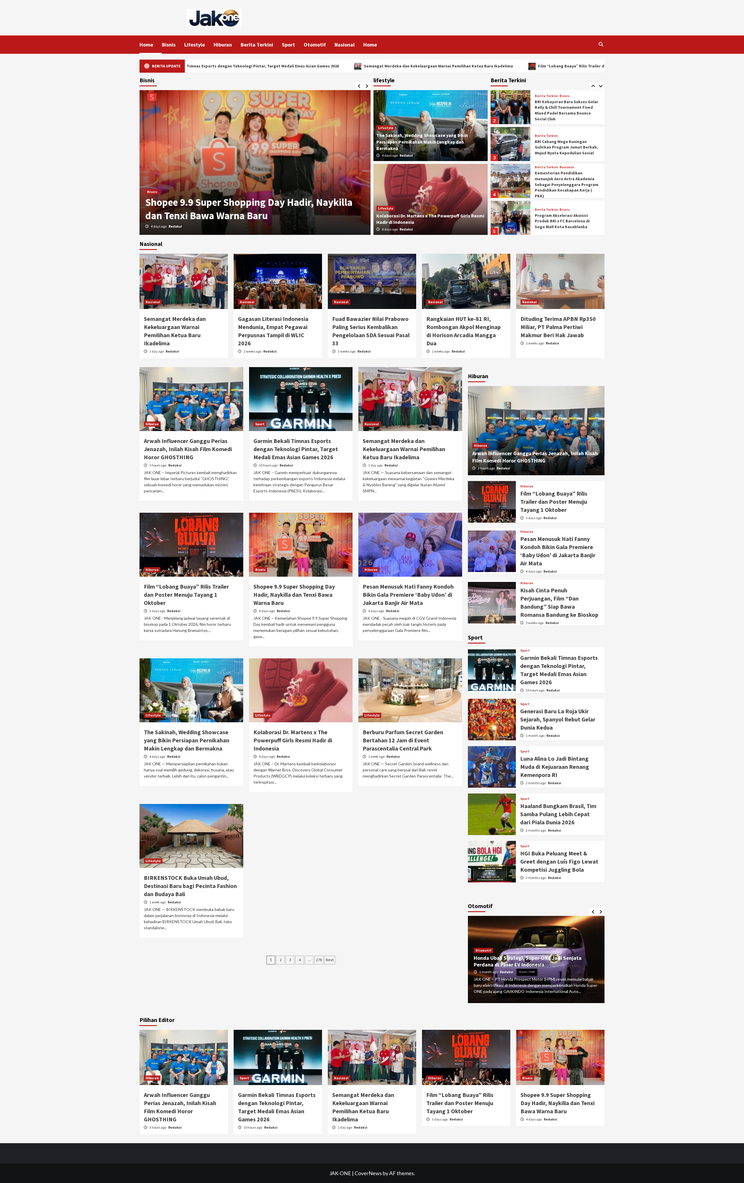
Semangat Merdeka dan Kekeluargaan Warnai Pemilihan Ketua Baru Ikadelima (312, 66)
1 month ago (535, 735)
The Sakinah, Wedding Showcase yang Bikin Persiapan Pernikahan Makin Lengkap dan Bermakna (422, 141)
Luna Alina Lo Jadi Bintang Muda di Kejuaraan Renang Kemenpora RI (554, 766)
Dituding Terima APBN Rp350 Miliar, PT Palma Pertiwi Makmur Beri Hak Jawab (558, 327)
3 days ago (157, 611)
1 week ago (159, 226)
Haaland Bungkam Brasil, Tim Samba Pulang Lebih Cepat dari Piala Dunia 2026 (558, 814)
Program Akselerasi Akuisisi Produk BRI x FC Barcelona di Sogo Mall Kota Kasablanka (562, 221)
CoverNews (368, 1173)
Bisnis (169, 44)
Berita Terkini (257, 44)
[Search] (600, 44)
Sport (288, 44)
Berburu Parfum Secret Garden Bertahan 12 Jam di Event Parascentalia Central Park (403, 740)
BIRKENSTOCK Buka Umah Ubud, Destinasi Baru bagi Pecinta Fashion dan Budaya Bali (190, 886)
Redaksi (176, 226)
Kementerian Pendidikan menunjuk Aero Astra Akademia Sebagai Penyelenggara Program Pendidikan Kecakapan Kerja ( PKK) (566, 184)
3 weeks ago (535, 623)
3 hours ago (158, 465)
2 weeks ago (253, 351)
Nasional (345, 44)
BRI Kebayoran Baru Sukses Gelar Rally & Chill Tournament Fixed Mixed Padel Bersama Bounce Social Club (566, 110)
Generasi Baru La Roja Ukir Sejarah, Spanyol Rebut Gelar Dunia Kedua (557, 719)
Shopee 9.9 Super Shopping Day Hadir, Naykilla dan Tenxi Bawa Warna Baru (294, 594)
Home (146, 44)
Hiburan (223, 44)
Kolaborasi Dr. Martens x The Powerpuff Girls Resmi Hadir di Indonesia (292, 740)
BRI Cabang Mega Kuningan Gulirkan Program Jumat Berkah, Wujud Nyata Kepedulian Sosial (566, 147)
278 (319, 959)
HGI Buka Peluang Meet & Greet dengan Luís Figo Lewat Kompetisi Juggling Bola (559, 861)
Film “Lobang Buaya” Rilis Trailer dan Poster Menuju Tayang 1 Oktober (479, 66)
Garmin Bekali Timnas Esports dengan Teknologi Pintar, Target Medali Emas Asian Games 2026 (295, 449)
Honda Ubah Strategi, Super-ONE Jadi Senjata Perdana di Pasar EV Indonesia (528, 961)
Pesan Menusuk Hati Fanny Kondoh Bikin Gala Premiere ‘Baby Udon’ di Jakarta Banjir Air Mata (408, 594)
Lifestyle (194, 44)
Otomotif (315, 44)
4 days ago (390, 155)
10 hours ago (268, 465)
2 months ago (536, 783)
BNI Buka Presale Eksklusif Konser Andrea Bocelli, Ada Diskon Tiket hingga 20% (237, 209)
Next (330, 959)
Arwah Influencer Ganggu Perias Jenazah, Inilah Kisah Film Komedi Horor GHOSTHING (188, 449)
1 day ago (156, 351)
